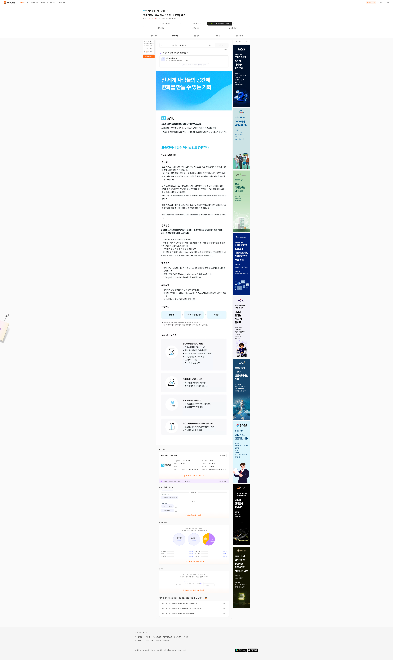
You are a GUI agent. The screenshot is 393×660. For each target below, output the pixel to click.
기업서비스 (380, 2)
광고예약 (158, 641)
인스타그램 (177, 637)
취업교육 (52, 3)
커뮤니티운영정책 (170, 650)
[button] (194, 61)
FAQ (179, 650)
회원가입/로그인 (371, 2)
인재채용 (138, 650)
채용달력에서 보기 (149, 56)
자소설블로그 (157, 637)
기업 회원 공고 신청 (241, 42)
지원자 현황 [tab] (239, 36)
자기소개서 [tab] (154, 36)
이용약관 (146, 650)
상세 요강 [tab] (175, 36)
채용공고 (23, 3)
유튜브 (185, 637)
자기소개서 (33, 3)
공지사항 (148, 637)
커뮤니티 (62, 3)
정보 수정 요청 (222, 481)
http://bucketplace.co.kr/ (218, 469)
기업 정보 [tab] (196, 36)
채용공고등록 (149, 641)
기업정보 (43, 3)
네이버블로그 (167, 637)
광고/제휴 (166, 641)
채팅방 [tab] (218, 36)
